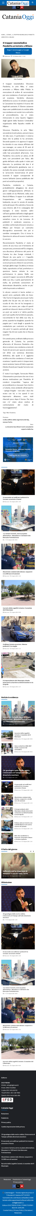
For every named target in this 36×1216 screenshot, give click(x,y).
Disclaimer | (29, 1210)
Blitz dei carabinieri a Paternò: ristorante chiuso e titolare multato (23, 837)
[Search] (32, 2)
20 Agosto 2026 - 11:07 (16, 686)
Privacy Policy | (19, 1210)
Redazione (7, 56)
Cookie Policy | (8, 1210)
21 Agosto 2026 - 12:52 (16, 576)
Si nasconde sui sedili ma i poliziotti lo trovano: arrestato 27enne (16, 498)
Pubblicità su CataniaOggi (22, 1179)
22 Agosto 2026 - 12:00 (16, 501)
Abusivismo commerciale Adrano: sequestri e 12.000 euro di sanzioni (17, 573)
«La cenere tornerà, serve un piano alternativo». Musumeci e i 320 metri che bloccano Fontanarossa (16, 535)
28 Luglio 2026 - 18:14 (17, 876)
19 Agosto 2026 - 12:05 (27, 828)
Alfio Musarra (7, 876)
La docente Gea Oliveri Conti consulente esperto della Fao (19, 427)
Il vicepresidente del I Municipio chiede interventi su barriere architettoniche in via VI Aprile (18, 682)
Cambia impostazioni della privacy (13, 1127)
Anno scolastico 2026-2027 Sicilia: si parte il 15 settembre (22, 747)
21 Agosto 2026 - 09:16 (27, 751)
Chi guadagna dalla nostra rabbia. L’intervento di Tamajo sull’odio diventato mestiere (16, 772)
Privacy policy (6, 1122)
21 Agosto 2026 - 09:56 (16, 612)
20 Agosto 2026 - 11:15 (16, 648)
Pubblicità (4, 1118)
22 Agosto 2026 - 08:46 (12, 540)
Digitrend (17, 1203)
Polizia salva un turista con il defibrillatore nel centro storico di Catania (23, 824)
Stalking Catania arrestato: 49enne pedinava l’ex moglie (15, 645)
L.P (5, 540)
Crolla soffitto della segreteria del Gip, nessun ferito (16, 419)
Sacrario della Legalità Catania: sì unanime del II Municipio (22, 735)
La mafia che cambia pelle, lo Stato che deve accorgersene (17, 872)
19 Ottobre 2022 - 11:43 (19, 56)
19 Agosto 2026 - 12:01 (27, 841)
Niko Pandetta (11, 412)
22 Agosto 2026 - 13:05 (12, 777)
